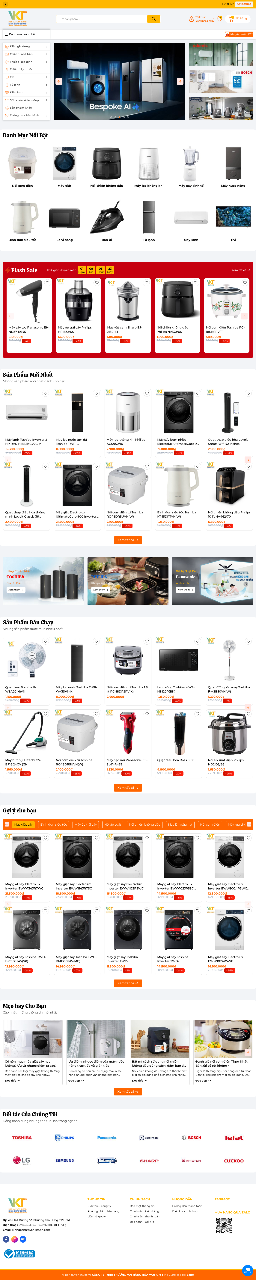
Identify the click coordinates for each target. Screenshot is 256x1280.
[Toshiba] (22, 1138)
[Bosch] (221, 82)
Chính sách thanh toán (144, 1216)
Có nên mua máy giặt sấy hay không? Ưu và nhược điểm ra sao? (31, 1063)
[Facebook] (6, 1239)
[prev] (7, 824)
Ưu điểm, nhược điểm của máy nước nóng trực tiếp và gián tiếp (96, 1063)
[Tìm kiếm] (153, 19)
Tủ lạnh (15, 84)
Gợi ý (19, 810)
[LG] (22, 1161)
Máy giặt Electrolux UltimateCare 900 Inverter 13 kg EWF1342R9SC (76, 517)
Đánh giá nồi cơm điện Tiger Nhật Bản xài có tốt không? (221, 1063)
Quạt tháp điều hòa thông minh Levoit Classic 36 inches (25, 517)
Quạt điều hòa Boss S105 (175, 760)
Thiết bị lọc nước (21, 69)
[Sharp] (149, 1161)
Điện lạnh (16, 92)
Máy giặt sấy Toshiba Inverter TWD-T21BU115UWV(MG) (122, 961)
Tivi (12, 77)
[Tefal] (234, 1138)
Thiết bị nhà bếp (21, 54)
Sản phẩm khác (21, 107)
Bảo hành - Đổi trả (142, 1221)
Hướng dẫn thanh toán (187, 1206)
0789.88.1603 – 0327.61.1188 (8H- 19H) (42, 1225)
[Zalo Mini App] (224, 1225)
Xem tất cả (238, 270)
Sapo (190, 1274)
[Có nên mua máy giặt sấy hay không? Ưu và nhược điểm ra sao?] (32, 1039)
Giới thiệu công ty (99, 1206)
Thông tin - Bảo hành (24, 115)
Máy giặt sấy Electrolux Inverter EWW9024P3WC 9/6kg (227, 888)
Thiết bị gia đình (21, 62)
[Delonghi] (221, 109)
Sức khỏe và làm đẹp (24, 100)
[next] (249, 824)
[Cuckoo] (234, 1161)
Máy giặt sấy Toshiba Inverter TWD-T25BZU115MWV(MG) (173, 961)
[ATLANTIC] (221, 55)
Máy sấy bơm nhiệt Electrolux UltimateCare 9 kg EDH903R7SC (177, 444)
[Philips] (64, 1138)
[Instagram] (14, 1239)
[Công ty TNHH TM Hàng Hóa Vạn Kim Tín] (18, 19)
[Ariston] (191, 1161)
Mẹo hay (24, 1006)
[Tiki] (23, 1239)
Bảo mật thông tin (142, 1206)
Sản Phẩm (28, 374)
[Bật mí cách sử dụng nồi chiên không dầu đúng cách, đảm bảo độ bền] (159, 1039)
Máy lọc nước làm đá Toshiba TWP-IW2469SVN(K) (71, 444)
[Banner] (43, 581)
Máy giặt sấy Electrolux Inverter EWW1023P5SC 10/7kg (175, 888)
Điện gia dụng (20, 46)
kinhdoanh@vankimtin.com (31, 1230)
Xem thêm (14, 589)
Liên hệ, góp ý (97, 1216)
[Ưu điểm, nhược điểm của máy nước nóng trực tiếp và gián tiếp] (96, 1039)
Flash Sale (23, 270)
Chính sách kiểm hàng (144, 1211)
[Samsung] (64, 1161)
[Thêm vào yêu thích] (47, 282)
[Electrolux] (149, 1138)
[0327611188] (237, 4)
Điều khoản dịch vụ (185, 1211)
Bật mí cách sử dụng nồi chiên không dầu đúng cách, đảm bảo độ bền (159, 1064)
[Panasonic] (107, 1138)
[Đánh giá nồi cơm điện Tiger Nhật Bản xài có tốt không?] (223, 1039)
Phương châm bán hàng (103, 1211)
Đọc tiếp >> (12, 1080)
